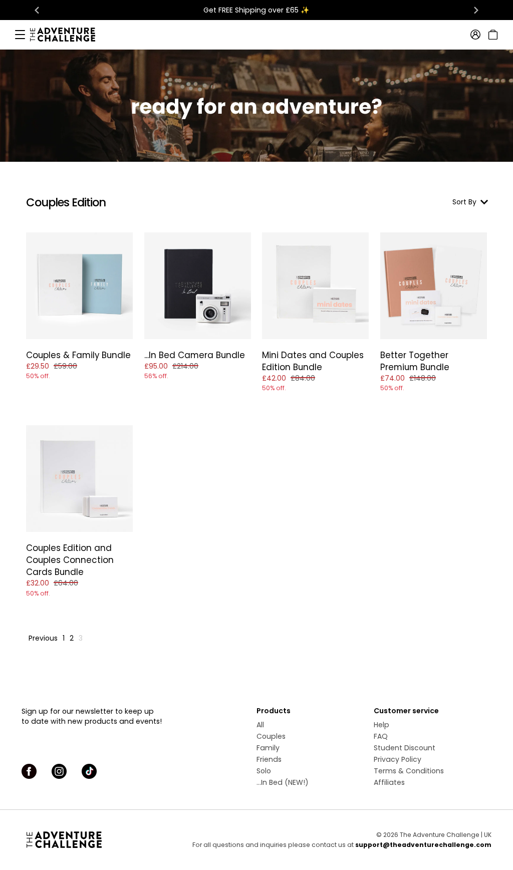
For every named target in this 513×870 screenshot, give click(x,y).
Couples (271, 736)
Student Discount (404, 747)
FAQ (381, 736)
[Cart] (491, 34)
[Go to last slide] (37, 10)
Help (381, 724)
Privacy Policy (397, 759)
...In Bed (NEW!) (282, 782)
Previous (43, 638)
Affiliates (389, 782)
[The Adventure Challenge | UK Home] (67, 35)
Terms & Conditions (409, 770)
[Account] (475, 35)
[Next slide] (476, 10)
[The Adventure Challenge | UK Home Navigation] (80, 839)
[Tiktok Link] (89, 771)
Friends (269, 759)
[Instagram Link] (59, 771)
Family (268, 747)
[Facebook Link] (29, 771)
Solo (263, 770)
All (260, 724)
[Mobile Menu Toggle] (20, 35)
